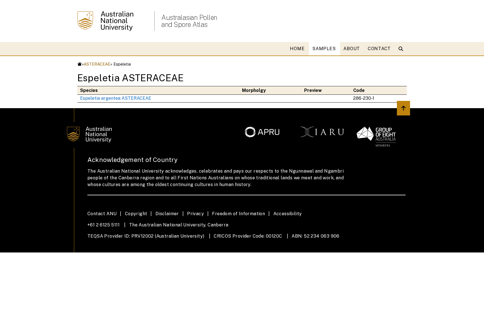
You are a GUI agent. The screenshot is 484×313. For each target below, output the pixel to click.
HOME (297, 48)
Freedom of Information (238, 213)
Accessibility (287, 213)
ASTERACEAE (97, 64)
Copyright (136, 213)
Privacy (195, 213)
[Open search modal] (402, 49)
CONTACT (379, 48)
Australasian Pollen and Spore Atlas (189, 21)
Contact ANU (102, 213)
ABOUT (351, 48)
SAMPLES (324, 48)
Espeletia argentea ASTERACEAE (115, 98)
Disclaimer (167, 213)
